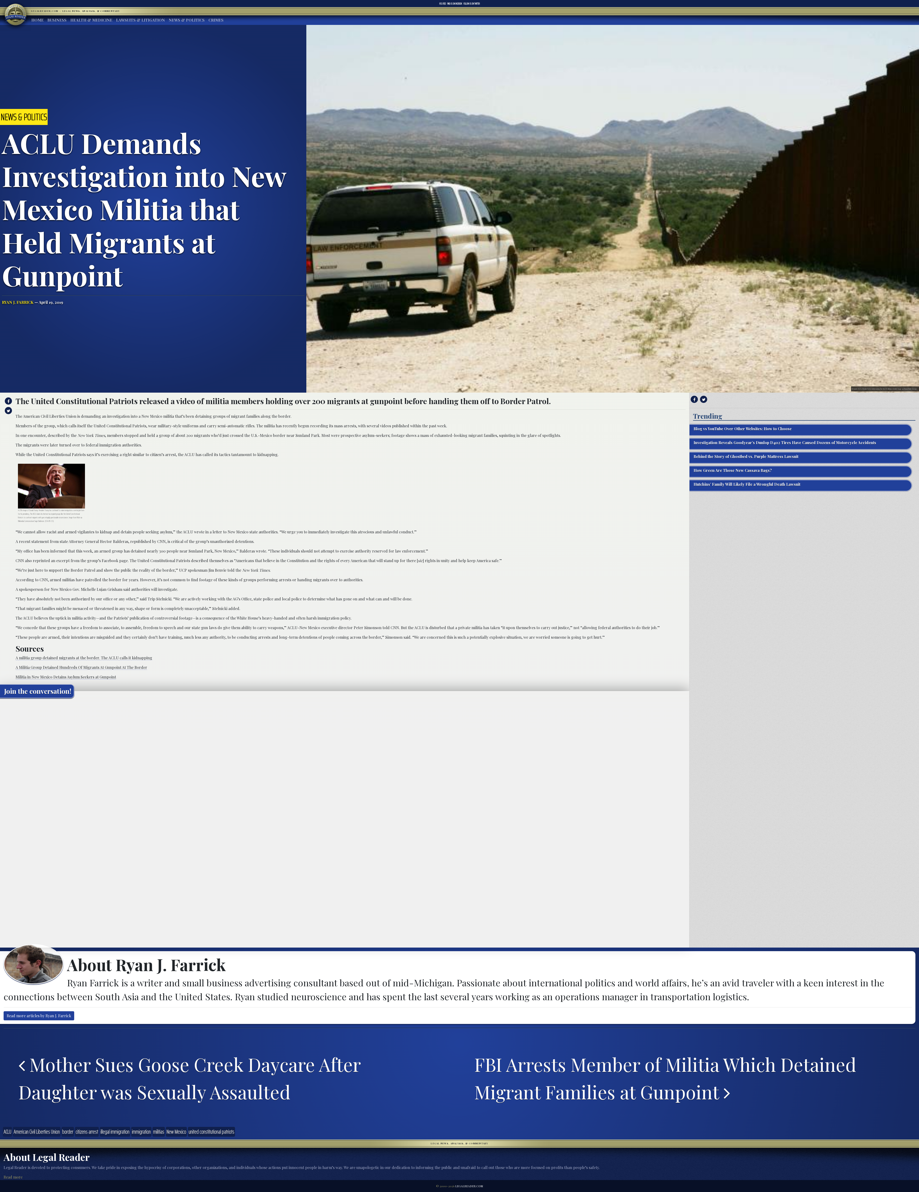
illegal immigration (115, 1131)
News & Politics (187, 20)
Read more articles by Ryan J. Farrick (39, 1015)
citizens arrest (87, 1131)
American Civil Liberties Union (37, 1131)
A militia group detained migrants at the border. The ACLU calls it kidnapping (84, 657)
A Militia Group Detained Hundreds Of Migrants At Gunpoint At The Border (81, 667)
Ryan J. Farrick (18, 302)
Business (57, 20)
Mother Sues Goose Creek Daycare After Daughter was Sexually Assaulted (189, 1078)
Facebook (454, 3)
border (67, 1131)
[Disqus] (345, 761)
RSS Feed (442, 3)
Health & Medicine (91, 20)
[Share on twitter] (8, 410)
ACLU (7, 1131)
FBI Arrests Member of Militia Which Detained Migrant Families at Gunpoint (665, 1078)
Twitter (472, 3)
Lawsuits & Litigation (140, 20)
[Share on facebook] (8, 401)
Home (37, 20)
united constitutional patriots (211, 1131)
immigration (141, 1131)
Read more (13, 1177)
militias (158, 1131)
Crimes (216, 20)
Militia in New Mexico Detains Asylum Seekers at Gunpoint (66, 676)
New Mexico (176, 1131)
